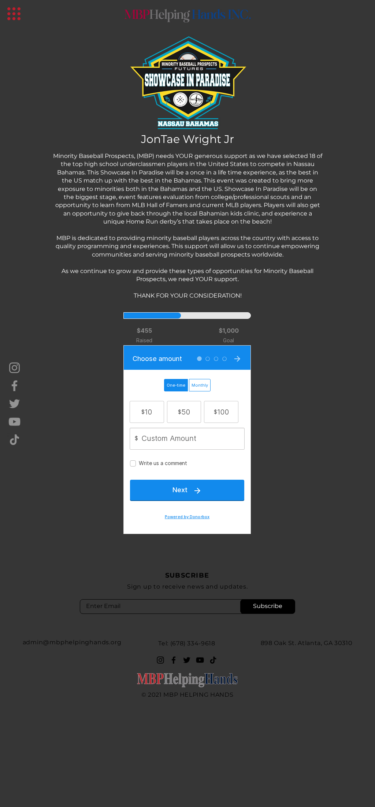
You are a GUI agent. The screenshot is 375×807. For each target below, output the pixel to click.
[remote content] (187, 424)
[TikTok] (14, 439)
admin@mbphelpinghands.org (72, 642)
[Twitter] (14, 404)
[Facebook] (14, 386)
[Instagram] (14, 368)
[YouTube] (14, 421)
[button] (14, 13)
